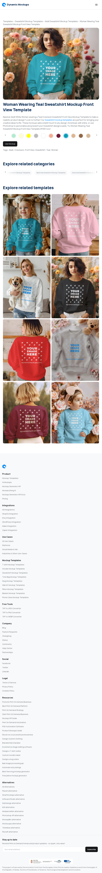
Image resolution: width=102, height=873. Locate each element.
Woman (54, 150)
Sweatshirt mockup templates (58, 120)
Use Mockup (10, 144)
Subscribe (91, 849)
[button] (15, 5)
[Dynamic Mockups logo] (4, 466)
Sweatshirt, (40, 150)
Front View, (30, 150)
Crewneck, (19, 150)
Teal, (48, 150)
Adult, (11, 150)
